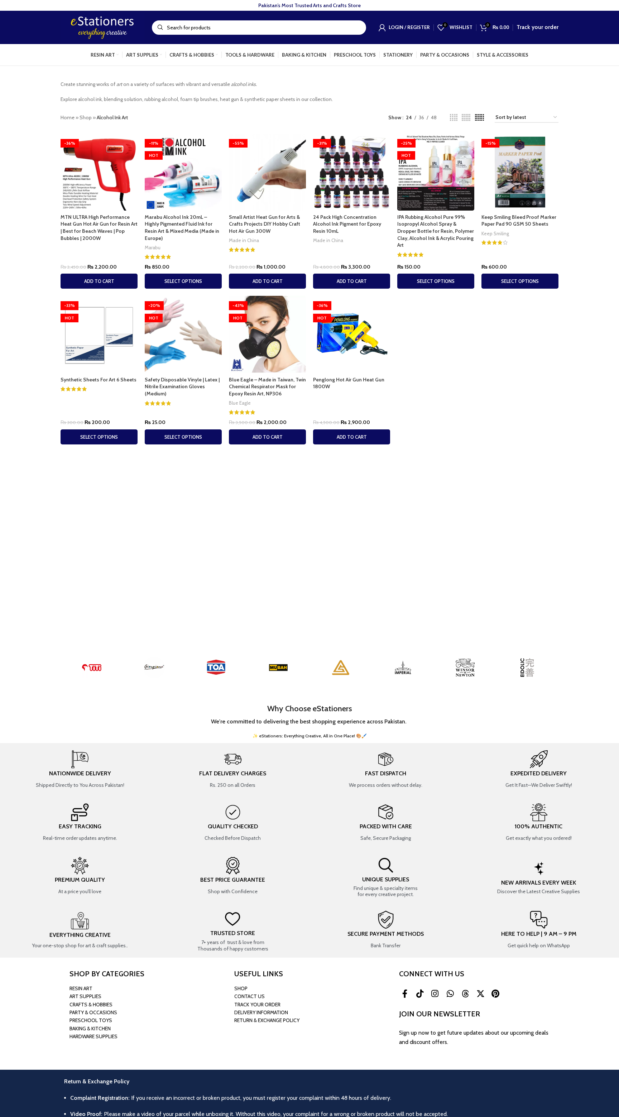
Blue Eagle (240, 403)
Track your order (537, 27)
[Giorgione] (154, 667)
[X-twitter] (480, 994)
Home (68, 117)
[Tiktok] (420, 994)
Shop (86, 117)
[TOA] (216, 667)
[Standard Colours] (341, 667)
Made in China (244, 240)
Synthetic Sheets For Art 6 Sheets (98, 379)
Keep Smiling (495, 233)
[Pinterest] (495, 994)
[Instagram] (435, 994)
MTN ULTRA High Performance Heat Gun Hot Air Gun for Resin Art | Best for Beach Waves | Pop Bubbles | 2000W (99, 227)
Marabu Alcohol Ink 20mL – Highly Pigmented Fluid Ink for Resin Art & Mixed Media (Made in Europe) (182, 227)
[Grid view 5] (466, 117)
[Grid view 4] (453, 117)
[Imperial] (403, 667)
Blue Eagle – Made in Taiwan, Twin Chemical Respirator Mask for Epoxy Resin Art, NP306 (267, 386)
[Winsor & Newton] (465, 667)
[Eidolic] (527, 667)
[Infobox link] (80, 769)
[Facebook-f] (405, 994)
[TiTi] (92, 667)
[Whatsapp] (450, 994)
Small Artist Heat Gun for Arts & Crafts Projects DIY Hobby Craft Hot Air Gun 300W (264, 224)
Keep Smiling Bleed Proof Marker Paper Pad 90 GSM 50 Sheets (518, 220)
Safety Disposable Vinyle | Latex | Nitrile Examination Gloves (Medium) (182, 386)
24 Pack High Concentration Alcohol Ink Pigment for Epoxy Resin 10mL (347, 224)
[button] (99, 281)
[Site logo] (103, 27)
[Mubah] (278, 667)
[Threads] (465, 994)
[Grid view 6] (479, 117)
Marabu (152, 247)
